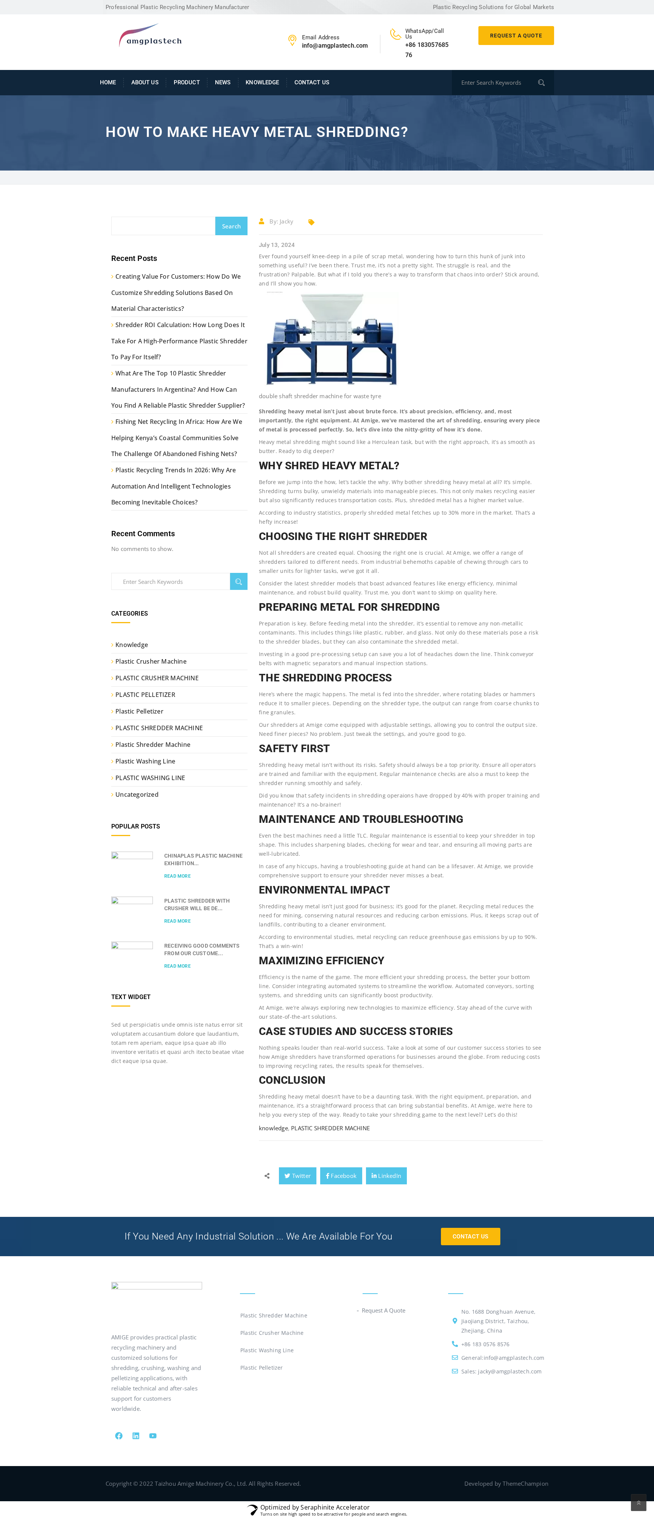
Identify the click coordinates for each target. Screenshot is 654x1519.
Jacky (286, 221)
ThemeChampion (525, 1483)
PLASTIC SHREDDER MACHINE (330, 1128)
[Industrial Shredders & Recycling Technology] (150, 34)
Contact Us (311, 82)
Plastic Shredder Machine (152, 744)
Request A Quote (516, 36)
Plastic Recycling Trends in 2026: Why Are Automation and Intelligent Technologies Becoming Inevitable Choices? (173, 486)
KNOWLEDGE (262, 82)
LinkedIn (389, 1175)
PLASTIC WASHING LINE (150, 778)
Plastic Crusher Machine (151, 661)
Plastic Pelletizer (139, 711)
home (108, 82)
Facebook (343, 1175)
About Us (145, 82)
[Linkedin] (135, 1435)
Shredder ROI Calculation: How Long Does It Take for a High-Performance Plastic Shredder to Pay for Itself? (179, 341)
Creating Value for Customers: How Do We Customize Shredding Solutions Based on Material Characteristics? (176, 292)
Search (231, 226)
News (223, 82)
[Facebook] (118, 1435)
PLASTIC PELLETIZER (145, 694)
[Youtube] (152, 1435)
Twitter (300, 1175)
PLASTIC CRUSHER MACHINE (157, 678)
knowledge (273, 1128)
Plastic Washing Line (145, 761)
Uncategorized (137, 794)
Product (187, 82)
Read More (177, 876)
